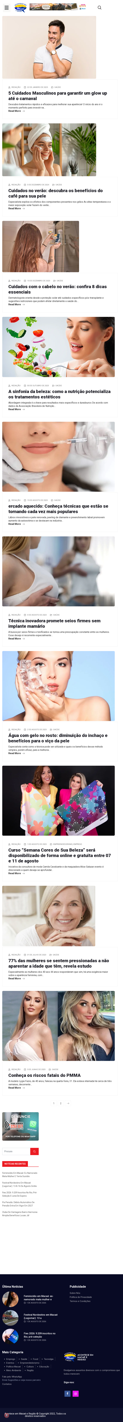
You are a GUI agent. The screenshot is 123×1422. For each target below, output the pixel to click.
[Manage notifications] (6, 1415)
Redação (16, 87)
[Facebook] (67, 1394)
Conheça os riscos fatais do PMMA (44, 1075)
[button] (6, 8)
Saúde (57, 87)
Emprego (77, 844)
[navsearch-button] (95, 8)
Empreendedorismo (62, 844)
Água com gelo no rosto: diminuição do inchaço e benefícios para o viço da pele (58, 738)
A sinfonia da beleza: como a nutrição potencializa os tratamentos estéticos (59, 394)
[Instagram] (76, 1394)
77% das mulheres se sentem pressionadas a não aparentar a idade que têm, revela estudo (58, 963)
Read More (14, 111)
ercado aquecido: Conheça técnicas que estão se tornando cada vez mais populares (58, 508)
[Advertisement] (62, 1252)
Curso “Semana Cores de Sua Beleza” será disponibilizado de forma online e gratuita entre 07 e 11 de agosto (59, 855)
